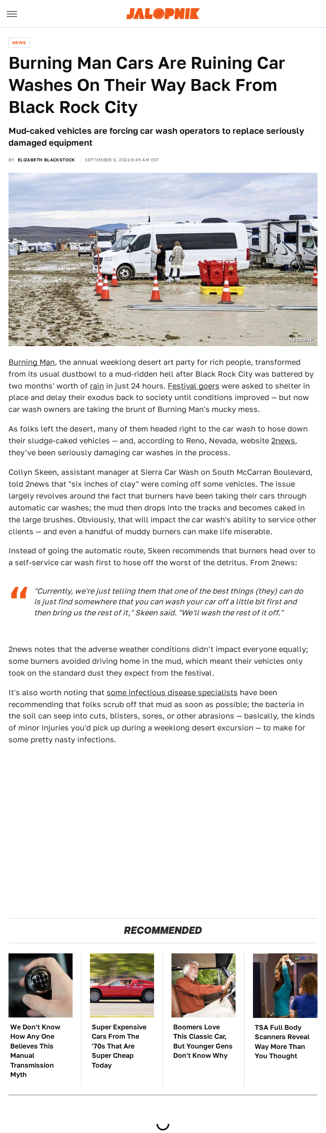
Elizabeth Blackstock (46, 159)
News (19, 42)
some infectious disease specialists (172, 692)
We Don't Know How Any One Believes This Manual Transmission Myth (35, 1051)
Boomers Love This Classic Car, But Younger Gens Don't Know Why (203, 1041)
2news (283, 440)
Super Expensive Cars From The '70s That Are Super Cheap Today (119, 1046)
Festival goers (193, 385)
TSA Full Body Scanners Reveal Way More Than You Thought (282, 1041)
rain (97, 385)
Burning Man (31, 362)
